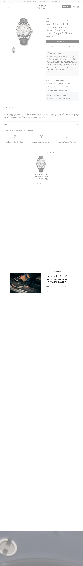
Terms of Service (62, 291)
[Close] (70, 272)
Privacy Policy (53, 291)
